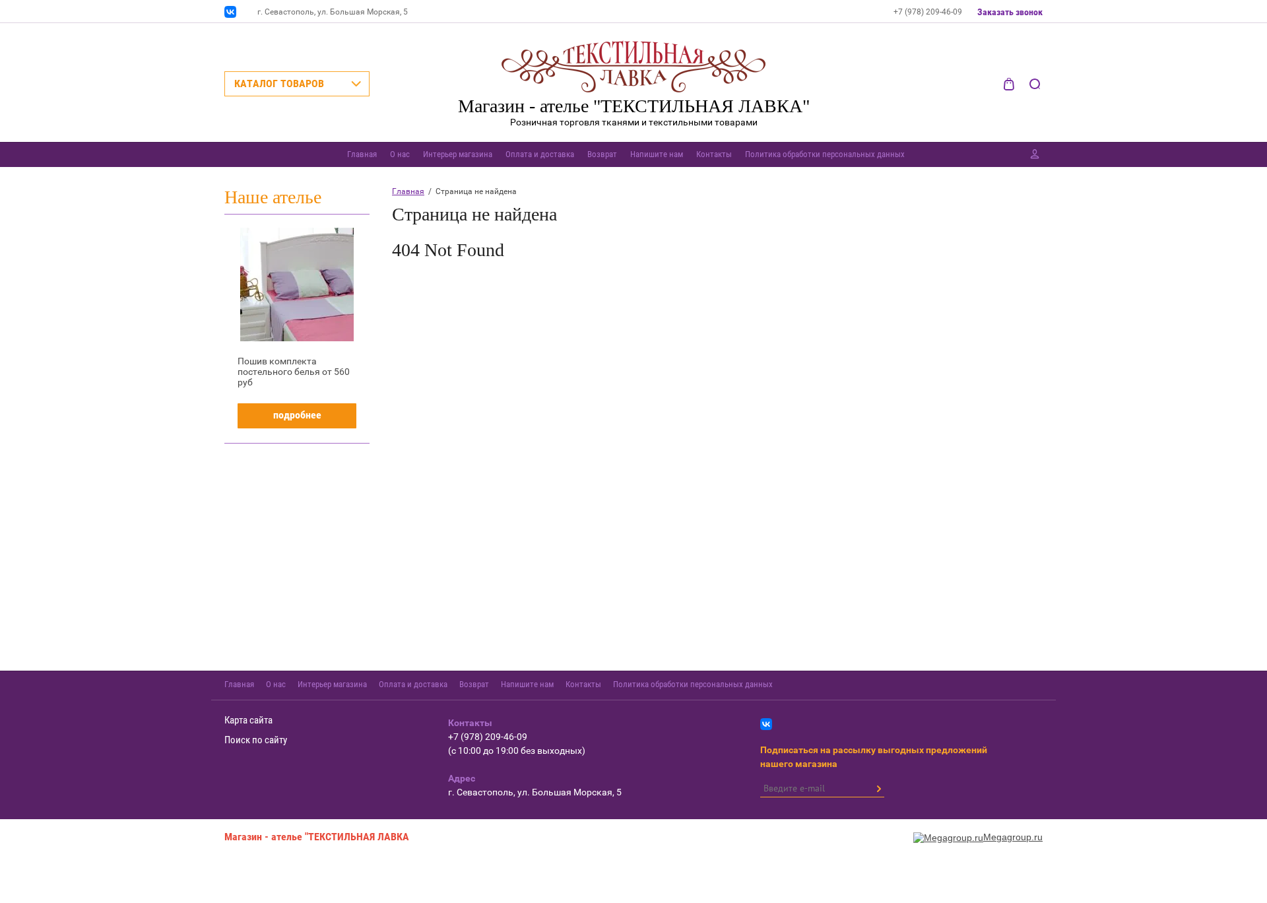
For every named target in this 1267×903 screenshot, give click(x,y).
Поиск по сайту (255, 740)
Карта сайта (248, 720)
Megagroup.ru (1013, 837)
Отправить (878, 789)
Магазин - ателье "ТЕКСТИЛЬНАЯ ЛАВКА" (634, 106)
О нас (400, 154)
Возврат (602, 154)
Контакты (714, 154)
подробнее (297, 415)
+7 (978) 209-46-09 (927, 12)
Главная (362, 154)
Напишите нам (656, 154)
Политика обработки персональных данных (825, 154)
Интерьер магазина (457, 154)
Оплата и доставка (539, 154)
